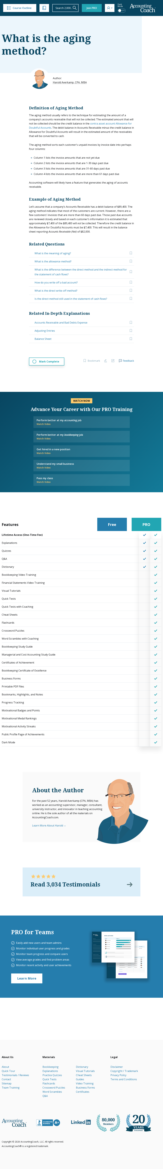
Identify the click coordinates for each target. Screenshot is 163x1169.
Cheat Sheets (84, 1075)
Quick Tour (8, 1071)
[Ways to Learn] (44, 8)
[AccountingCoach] (143, 8)
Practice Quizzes (52, 1075)
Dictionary (82, 1067)
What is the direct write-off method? (56, 290)
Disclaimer (116, 1067)
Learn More (26, 978)
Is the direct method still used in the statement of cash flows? (71, 299)
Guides (80, 1079)
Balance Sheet (43, 339)
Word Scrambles (52, 1092)
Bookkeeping (51, 1067)
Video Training (85, 1083)
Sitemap (6, 1083)
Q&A (45, 1096)
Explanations (50, 1071)
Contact (6, 1079)
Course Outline (22, 8)
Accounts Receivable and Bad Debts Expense (61, 322)
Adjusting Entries (45, 330)
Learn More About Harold (47, 825)
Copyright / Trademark (124, 1071)
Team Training (11, 1087)
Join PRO (92, 8)
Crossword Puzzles (54, 1087)
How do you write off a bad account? (56, 282)
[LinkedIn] (81, 1122)
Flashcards (49, 1083)
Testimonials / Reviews (15, 1075)
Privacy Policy (118, 1075)
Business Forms (85, 1087)
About (5, 1067)
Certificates (82, 1092)
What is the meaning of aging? (53, 253)
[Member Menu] (109, 8)
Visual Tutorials (85, 1071)
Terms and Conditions (123, 1079)
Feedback (128, 360)
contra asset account (102, 123)
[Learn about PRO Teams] (119, 956)
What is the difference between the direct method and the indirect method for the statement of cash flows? (81, 272)
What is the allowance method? (53, 261)
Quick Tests (50, 1079)
